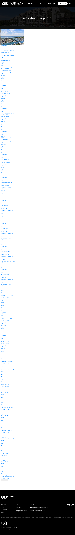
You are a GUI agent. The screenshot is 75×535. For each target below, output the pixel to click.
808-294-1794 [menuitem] (63, 3)
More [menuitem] (71, 3)
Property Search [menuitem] (42, 3)
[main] (37, 245)
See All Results (5, 480)
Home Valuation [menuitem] (32, 3)
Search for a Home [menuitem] (5, 511)
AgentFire (15, 527)
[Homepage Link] (12, 3)
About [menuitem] (2, 507)
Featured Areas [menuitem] (52, 3)
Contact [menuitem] (2, 512)
